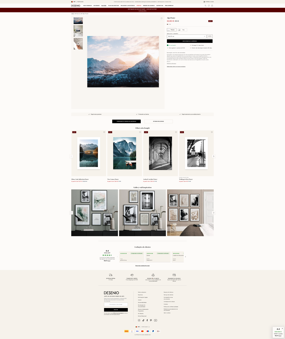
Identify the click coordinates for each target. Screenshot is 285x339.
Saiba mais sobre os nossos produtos (176, 66)
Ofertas (139, 5)
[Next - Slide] (214, 156)
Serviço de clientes (168, 294)
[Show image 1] (78, 20)
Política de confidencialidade (171, 306)
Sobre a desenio (142, 292)
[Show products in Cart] (212, 5)
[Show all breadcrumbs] (72, 13)
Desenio (147, 334)
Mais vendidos (87, 5)
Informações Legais (143, 297)
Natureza (78, 13)
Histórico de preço (171, 63)
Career (140, 300)
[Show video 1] (78, 44)
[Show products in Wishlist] (208, 5)
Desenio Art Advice (168, 292)
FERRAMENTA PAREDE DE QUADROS (126, 121)
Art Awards (140, 313)
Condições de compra (169, 301)
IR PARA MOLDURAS (158, 121)
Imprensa (140, 294)
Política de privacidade (118, 313)
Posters (103, 5)
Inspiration (159, 5)
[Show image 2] (78, 31)
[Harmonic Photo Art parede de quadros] (190, 212)
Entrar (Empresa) (142, 316)
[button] (210, 36)
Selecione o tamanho (172, 33)
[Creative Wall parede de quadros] (94, 212)
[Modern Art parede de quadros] (142, 212)
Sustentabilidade (142, 302)
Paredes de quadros (149, 5)
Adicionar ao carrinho (190, 41)
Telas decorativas (113, 5)
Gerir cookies (167, 313)
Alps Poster (85, 13)
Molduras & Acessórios (128, 5)
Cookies (166, 304)
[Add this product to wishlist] (161, 18)
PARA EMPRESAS (169, 5)
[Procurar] (205, 6)
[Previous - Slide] (71, 156)
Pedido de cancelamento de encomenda (171, 309)
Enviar (116, 309)
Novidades (97, 5)
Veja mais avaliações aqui (142, 265)
